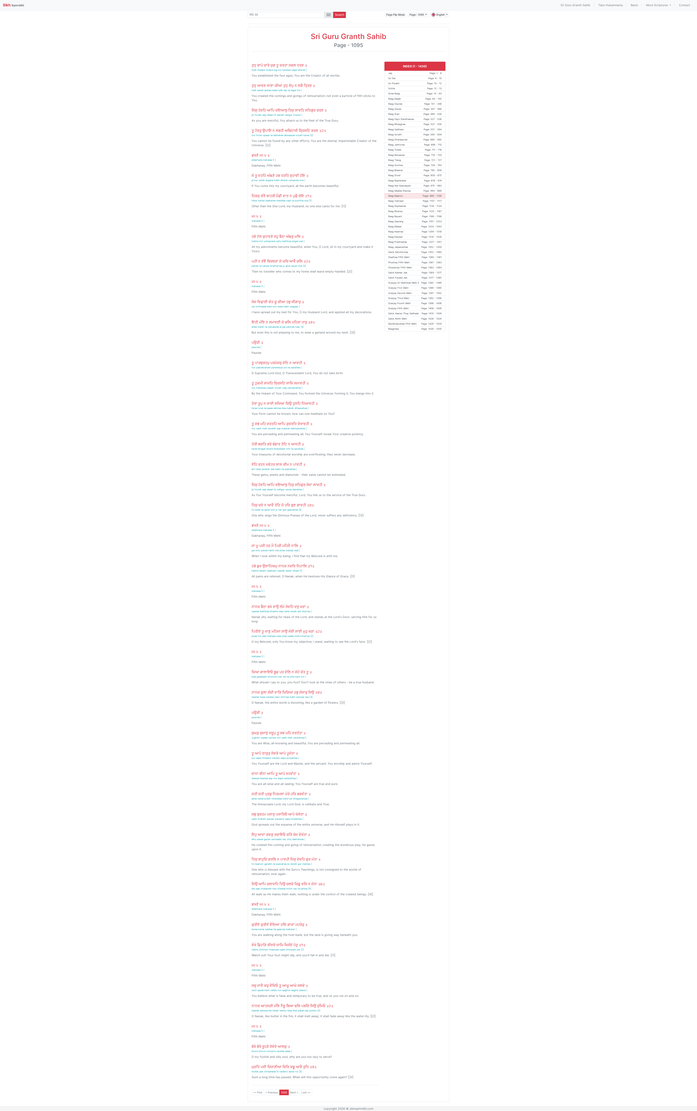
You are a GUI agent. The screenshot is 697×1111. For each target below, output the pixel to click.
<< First (257, 1092)
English (440, 14)
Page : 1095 (417, 14)
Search (339, 14)
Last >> (306, 1092)
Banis (634, 5)
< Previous (271, 1092)
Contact (684, 5)
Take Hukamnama (610, 5)
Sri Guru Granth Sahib (575, 5)
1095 (284, 1092)
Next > (294, 1092)
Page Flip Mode (395, 14)
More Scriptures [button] (657, 5)
